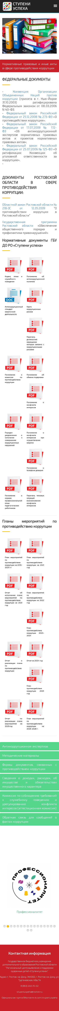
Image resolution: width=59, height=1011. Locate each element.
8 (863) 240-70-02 (29, 986)
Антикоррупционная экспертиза (25, 746)
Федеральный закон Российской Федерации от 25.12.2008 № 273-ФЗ (29, 114)
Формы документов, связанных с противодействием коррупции (29, 767)
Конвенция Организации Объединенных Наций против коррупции (29, 95)
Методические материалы (20, 755)
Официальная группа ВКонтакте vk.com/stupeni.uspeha (29, 997)
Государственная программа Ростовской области (29, 223)
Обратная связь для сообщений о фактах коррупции (29, 819)
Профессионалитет (30, 911)
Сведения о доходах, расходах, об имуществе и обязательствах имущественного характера (29, 782)
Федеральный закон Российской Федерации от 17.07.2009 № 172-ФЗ (29, 127)
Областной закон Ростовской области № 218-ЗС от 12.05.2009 (29, 206)
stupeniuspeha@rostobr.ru (29, 991)
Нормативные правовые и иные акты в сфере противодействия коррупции (29, 66)
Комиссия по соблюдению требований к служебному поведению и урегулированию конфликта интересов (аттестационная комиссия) (29, 802)
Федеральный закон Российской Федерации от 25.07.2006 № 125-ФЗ (29, 147)
